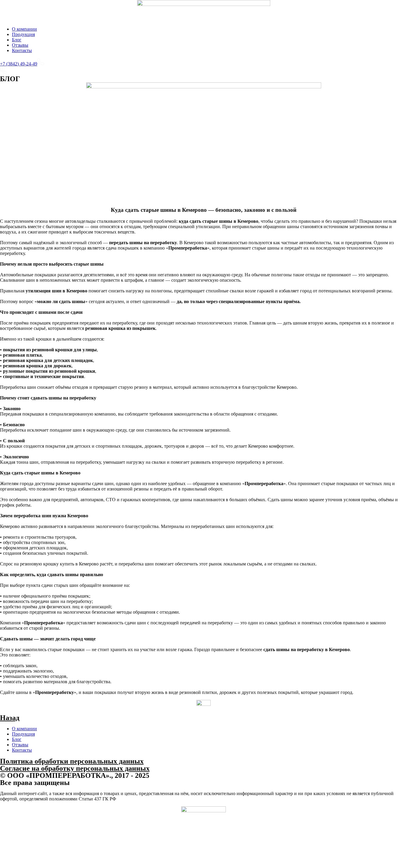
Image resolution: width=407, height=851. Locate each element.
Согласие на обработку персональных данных (75, 768)
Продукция (23, 34)
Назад (9, 718)
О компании (24, 29)
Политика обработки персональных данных (72, 761)
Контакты (22, 50)
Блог (16, 39)
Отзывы (20, 45)
